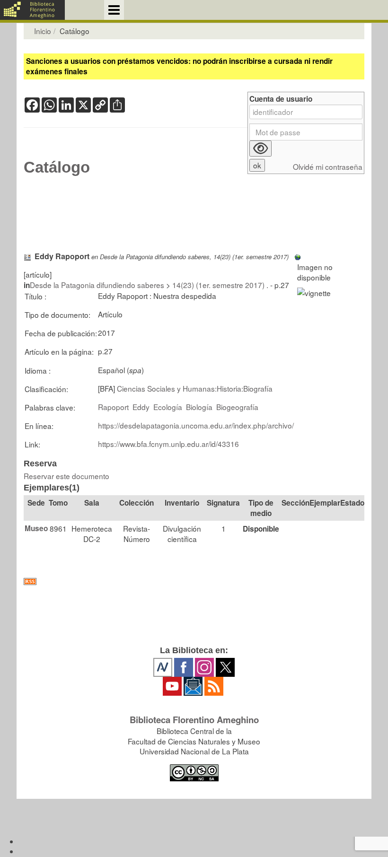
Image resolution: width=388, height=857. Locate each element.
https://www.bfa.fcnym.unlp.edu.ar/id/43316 (168, 443)
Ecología (167, 407)
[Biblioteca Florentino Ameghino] (32, 10)
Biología (199, 407)
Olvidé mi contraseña (327, 167)
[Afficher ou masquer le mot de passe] (260, 148)
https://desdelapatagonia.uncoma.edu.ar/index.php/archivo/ (196, 425)
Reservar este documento (66, 476)
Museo (36, 528)
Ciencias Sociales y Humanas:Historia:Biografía (195, 388)
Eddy (141, 407)
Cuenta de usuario (280, 99)
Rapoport (113, 407)
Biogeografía (237, 407)
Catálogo (57, 167)
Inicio (42, 31)
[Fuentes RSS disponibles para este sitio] (194, 581)
